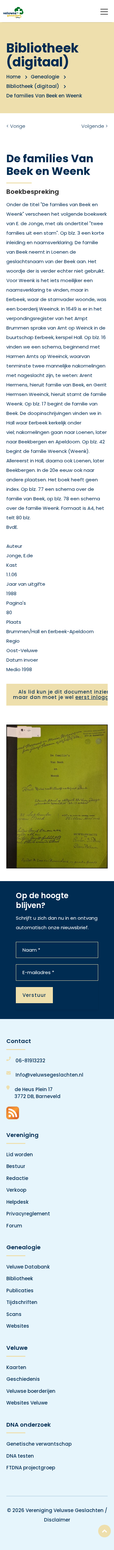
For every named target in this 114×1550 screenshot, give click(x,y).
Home (13, 76)
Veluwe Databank (28, 1266)
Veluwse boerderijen (30, 1391)
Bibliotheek (19, 1278)
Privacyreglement (28, 1213)
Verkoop (16, 1190)
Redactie (17, 1178)
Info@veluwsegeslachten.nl (49, 1074)
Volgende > (94, 126)
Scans (14, 1314)
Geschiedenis (23, 1379)
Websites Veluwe (27, 1402)
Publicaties (20, 1290)
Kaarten (16, 1367)
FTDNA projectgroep (30, 1467)
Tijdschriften (21, 1302)
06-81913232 (30, 1060)
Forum (14, 1225)
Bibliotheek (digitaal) (32, 86)
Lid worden (19, 1154)
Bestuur (15, 1166)
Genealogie (45, 76)
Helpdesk (17, 1202)
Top (104, 1531)
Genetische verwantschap (39, 1444)
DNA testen (20, 1456)
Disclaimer (57, 1519)
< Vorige (15, 126)
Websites (17, 1326)
